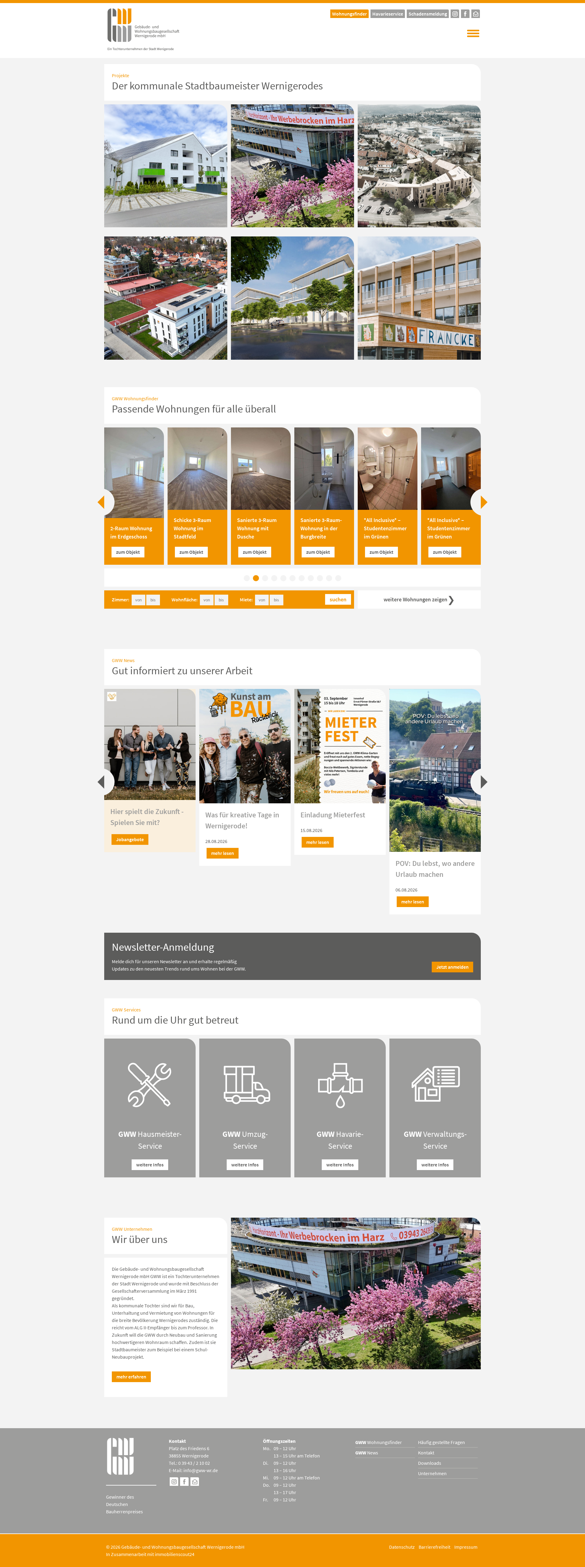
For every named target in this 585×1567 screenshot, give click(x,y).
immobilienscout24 (174, 1554)
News (366, 1453)
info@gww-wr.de (200, 1470)
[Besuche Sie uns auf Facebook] (184, 1482)
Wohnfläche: (184, 599)
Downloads (429, 1463)
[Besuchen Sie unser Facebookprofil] (465, 13)
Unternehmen (432, 1473)
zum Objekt (128, 552)
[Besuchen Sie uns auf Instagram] (174, 1482)
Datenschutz (402, 1547)
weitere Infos (150, 1165)
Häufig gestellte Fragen (441, 1442)
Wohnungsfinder (378, 1442)
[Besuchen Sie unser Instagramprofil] (455, 13)
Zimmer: (120, 599)
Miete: (246, 599)
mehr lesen (127, 853)
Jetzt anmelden (452, 967)
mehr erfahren (131, 1377)
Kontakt (426, 1453)
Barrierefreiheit (434, 1547)
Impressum (465, 1547)
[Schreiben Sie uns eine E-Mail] (475, 13)
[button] (473, 33)
